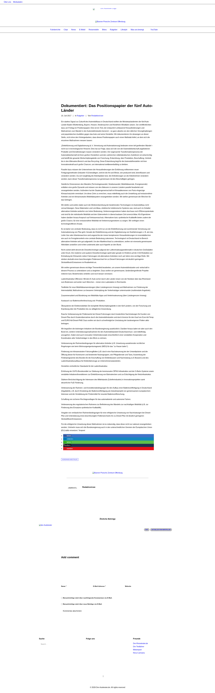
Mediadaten (18, 2)
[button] (67, 436)
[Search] (164, 30)
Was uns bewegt (137, 30)
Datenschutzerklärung (112, 676)
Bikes (104, 30)
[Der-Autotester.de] (107, 12)
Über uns (7, 2)
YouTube (154, 30)
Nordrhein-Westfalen (69, 459)
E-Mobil (82, 30)
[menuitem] (7, 2)
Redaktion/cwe (97, 116)
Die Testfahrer (138, 647)
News (73, 30)
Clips (66, 30)
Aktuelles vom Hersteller (161, 529)
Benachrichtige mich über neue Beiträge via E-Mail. (82, 604)
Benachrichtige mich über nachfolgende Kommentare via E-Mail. (87, 598)
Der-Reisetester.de (140, 643)
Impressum (98, 676)
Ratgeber (113, 30)
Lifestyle (124, 30)
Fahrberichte (55, 30)
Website (128, 586)
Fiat (146, 529)
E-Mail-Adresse (99, 586)
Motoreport (137, 650)
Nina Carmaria (139, 653)
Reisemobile (94, 30)
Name (63, 586)
